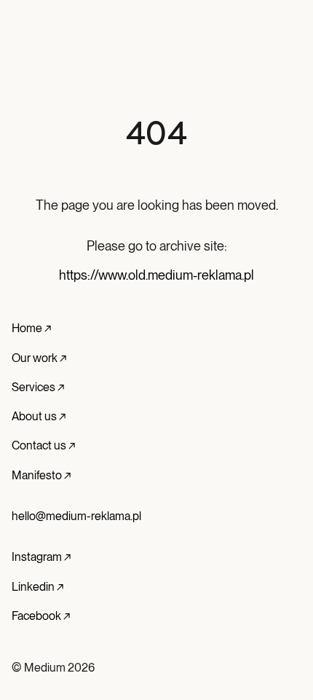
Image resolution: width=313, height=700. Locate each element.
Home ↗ (31, 328)
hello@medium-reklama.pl (76, 516)
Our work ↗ (39, 358)
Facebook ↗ (41, 616)
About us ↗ (39, 416)
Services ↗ (38, 387)
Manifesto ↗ (41, 475)
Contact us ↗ (43, 445)
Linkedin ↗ (37, 587)
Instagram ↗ (41, 557)
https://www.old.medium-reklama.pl (156, 275)
